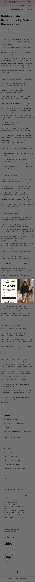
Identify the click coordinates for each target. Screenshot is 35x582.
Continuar (9, 298)
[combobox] (9, 295)
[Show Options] (15, 295)
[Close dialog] (33, 280)
